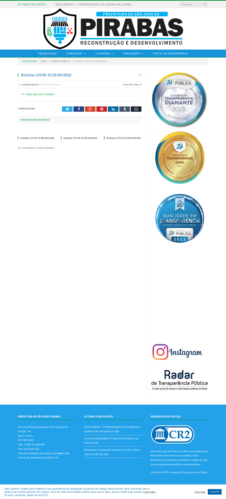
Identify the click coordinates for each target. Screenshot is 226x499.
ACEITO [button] (214, 491)
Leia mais (149, 492)
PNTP (165, 472)
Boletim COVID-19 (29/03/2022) (123, 138)
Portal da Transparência (170, 53)
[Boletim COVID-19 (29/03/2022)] (123, 131)
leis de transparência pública (166, 464)
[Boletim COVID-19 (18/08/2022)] (37, 131)
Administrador (30, 84)
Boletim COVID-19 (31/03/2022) (80, 138)
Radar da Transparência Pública (190, 472)
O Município (74, 53)
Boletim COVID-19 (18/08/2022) (37, 138)
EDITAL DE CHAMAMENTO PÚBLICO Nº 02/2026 (83, 4)
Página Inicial (47, 53)
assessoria (175, 455)
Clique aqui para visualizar (40, 94)
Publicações (131, 53)
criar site (172, 451)
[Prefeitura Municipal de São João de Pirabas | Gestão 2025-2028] (113, 28)
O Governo (102, 53)
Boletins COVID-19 (132, 84)
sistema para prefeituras (194, 451)
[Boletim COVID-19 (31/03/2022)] (80, 131)
